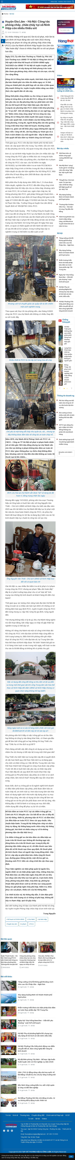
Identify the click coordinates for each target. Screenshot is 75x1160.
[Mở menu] (2, 1)
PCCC (32, 924)
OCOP (67, 1115)
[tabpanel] (66, 356)
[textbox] (65, 30)
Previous (60, 388)
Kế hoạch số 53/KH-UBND (16, 919)
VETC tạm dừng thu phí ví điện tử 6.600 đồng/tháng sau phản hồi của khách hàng (66, 429)
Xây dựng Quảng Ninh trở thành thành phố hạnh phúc (66, 197)
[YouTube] (8, 1131)
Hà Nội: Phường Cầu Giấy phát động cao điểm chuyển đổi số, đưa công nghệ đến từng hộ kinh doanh (36, 1048)
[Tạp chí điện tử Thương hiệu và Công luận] (11, 1125)
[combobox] (65, 30)
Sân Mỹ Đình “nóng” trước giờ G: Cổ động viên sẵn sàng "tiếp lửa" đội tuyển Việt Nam (66, 170)
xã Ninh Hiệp (43, 919)
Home (5, 14)
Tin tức (8, 1115)
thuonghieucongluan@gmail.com (35, 1134)
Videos (44, 1119)
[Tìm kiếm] (73, 1)
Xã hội (12, 14)
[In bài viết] (3, 27)
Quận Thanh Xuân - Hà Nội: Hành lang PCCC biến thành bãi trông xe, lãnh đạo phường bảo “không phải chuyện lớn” (9, 960)
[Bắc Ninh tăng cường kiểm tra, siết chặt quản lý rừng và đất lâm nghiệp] (8, 1089)
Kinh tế (15, 1115)
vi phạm (23, 924)
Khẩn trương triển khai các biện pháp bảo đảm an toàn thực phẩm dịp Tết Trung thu (66, 264)
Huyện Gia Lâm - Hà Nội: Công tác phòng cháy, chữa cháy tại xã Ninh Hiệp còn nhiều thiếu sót (27, 25)
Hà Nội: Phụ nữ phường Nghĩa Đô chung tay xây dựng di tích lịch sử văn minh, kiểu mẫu (66, 291)
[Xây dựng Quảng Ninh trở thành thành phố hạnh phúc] (8, 999)
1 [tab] (64, 389)
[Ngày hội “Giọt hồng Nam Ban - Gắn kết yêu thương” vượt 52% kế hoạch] (8, 1024)
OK (71, 1156)
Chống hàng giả (66, 321)
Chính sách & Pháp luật (54, 1115)
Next (71, 388)
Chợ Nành (31, 919)
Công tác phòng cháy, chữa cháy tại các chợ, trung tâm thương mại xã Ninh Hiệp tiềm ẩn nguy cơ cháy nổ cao (28, 960)
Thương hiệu (25, 1115)
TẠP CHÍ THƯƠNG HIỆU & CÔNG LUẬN (36, 1152)
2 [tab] (67, 389)
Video (59, 75)
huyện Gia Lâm (12, 924)
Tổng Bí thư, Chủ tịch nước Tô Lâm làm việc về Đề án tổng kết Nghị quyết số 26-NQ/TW (66, 184)
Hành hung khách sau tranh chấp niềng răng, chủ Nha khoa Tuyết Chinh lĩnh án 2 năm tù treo (66, 221)
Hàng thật (54, 1)
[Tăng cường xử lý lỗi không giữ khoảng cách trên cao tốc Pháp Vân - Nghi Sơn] (8, 986)
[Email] (12, 1131)
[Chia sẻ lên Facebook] (3, 22)
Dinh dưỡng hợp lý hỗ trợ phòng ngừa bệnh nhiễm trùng (66, 442)
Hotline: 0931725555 (64, 1)
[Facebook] (4, 1131)
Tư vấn (30, 1119)
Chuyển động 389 (38, 1115)
